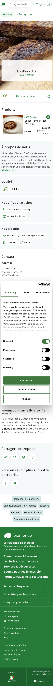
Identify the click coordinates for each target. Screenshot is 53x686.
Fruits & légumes (33, 512)
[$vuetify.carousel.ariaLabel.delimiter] (16, 86)
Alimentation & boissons (20, 556)
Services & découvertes (20, 566)
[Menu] (39, 4)
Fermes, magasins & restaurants (26, 577)
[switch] (46, 350)
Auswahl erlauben (26, 389)
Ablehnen (26, 399)
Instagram (13, 616)
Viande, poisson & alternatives (20, 505)
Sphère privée (11, 659)
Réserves (16, 512)
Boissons (44, 505)
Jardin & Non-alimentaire (21, 561)
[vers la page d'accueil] (3, 4)
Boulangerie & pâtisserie (26, 498)
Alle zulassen (26, 380)
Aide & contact (11, 633)
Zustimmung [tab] (9, 292)
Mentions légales (13, 654)
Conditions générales (15, 645)
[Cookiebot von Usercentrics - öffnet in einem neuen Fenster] (38, 285)
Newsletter (13, 620)
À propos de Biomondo (16, 628)
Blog (6, 637)
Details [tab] (26, 292)
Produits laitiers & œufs (26, 519)
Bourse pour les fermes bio (22, 571)
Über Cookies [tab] (43, 292)
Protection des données (16, 650)
